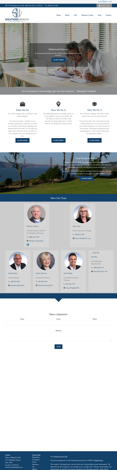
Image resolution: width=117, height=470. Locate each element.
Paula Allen (76, 226)
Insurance (35, 464)
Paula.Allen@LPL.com (83, 238)
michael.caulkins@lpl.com (14, 467)
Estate (34, 462)
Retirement (36, 457)
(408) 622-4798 (53, 5)
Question (59, 330)
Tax (33, 467)
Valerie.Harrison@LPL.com (46, 285)
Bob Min (94, 257)
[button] (59, 15)
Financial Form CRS (60, 456)
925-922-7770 (70, 284)
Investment (36, 460)
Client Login (105, 5)
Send (58, 346)
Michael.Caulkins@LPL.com (37, 241)
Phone (95, 319)
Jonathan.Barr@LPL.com (19, 285)
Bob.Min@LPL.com (100, 271)
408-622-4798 (79, 234)
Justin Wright (68, 273)
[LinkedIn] (28, 244)
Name (22, 319)
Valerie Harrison (41, 273)
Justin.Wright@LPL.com (74, 288)
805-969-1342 (42, 281)
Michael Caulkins (32, 226)
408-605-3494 (15, 281)
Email (58, 319)
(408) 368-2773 (98, 267)
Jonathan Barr (12, 273)
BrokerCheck (98, 460)
